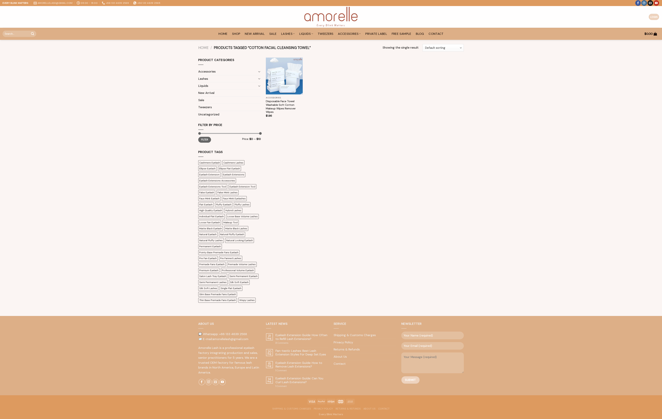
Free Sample (401, 34)
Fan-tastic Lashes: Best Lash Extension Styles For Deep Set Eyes (300, 352)
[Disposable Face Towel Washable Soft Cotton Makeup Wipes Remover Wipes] (284, 76)
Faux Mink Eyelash (209, 198)
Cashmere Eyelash (209, 162)
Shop (236, 34)
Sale (273, 34)
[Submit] (32, 33)
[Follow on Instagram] (644, 3)
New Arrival (255, 34)
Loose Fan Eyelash (209, 222)
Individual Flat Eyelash (211, 216)
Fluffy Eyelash (223, 204)
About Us (340, 357)
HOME (222, 34)
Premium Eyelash (208, 270)
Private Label (376, 34)
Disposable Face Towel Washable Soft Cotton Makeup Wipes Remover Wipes (281, 107)
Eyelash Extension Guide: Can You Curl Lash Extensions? (299, 380)
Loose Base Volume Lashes (242, 216)
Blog (420, 34)
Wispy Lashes (247, 300)
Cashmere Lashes (233, 162)
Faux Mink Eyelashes (234, 198)
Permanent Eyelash (210, 246)
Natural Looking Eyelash (239, 240)
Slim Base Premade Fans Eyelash (217, 294)
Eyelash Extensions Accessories (217, 180)
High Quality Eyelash (210, 210)
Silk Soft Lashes (208, 288)
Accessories (348, 34)
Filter (204, 139)
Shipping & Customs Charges (355, 335)
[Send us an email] (650, 3)
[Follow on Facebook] (638, 3)
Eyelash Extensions (233, 174)
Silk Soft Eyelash (239, 282)
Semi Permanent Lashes (213, 282)
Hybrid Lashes (233, 210)
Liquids (305, 34)
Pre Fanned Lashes (230, 258)
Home (203, 47)
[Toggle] (259, 71)
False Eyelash (206, 192)
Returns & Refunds (347, 349)
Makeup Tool (230, 222)
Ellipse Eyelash (207, 168)
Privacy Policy (343, 342)
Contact (436, 34)
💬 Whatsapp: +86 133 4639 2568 (222, 334)
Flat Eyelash (206, 204)
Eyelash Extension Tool (242, 186)
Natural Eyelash (208, 234)
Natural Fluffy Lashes (211, 240)
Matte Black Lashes (236, 228)
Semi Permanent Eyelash (244, 276)
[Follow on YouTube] (656, 3)
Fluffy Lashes (242, 204)
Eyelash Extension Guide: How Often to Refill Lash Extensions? (301, 337)
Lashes (286, 34)
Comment (281, 370)
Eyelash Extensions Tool (212, 186)
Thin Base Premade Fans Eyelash (217, 300)
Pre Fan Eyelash (208, 258)
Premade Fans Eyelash (211, 264)
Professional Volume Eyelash (238, 270)
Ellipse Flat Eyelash (229, 168)
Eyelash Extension (209, 174)
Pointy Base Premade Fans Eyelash (218, 252)
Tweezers (325, 34)
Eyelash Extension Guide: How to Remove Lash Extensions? (298, 365)
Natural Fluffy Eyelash (232, 234)
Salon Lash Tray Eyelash (212, 276)
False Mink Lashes (228, 192)
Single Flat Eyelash (231, 288)
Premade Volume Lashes (242, 264)
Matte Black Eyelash (210, 228)
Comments (281, 343)
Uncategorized (208, 114)
